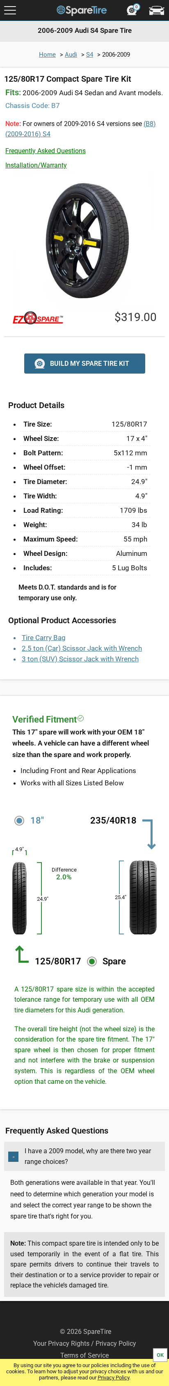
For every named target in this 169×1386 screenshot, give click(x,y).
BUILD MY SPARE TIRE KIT (89, 363)
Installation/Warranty (36, 165)
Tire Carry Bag (44, 637)
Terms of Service (84, 1355)
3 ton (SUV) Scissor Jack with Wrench (80, 659)
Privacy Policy (113, 1378)
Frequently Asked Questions (45, 151)
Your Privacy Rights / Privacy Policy (84, 1343)
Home (47, 54)
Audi (71, 54)
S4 (89, 54)
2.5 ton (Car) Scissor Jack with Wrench (82, 648)
